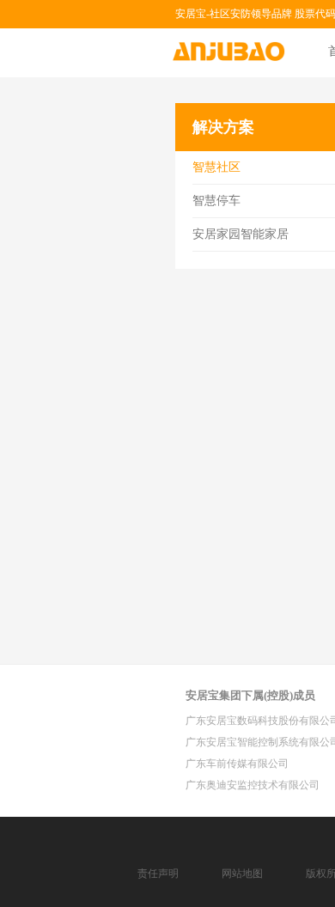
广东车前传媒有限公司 (237, 764)
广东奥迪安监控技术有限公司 (253, 785)
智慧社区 (216, 167)
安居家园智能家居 (240, 234)
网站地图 (242, 873)
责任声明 (158, 873)
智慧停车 (216, 200)
